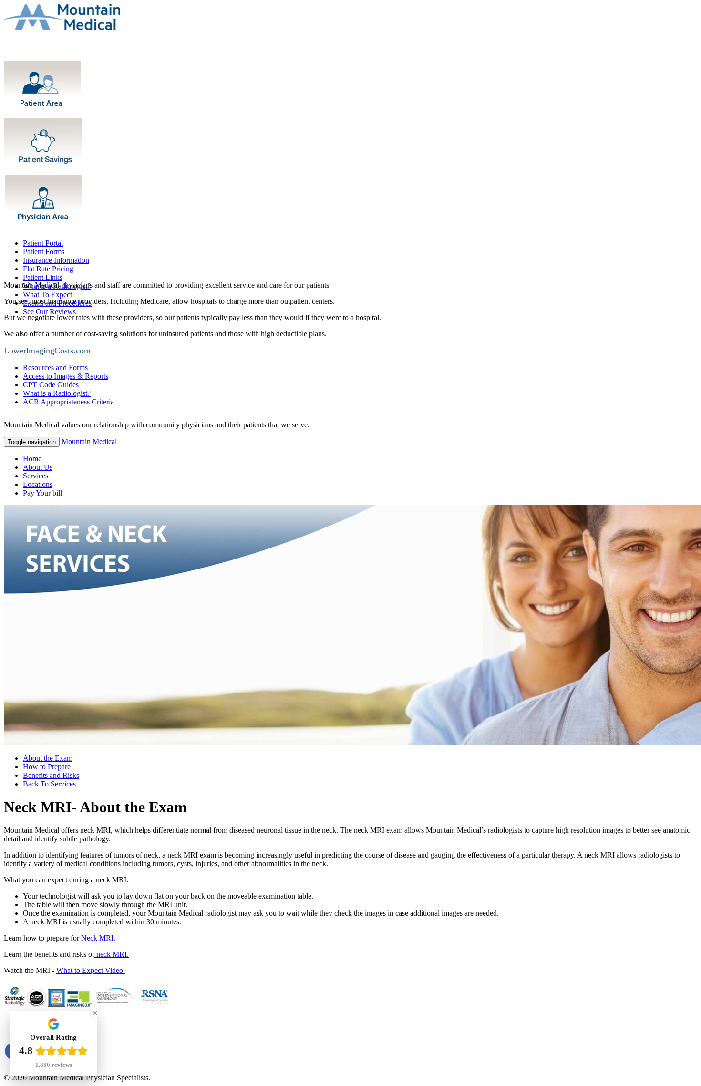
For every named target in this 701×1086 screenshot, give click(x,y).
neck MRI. (111, 954)
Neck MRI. (98, 938)
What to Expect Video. (90, 970)
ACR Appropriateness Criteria (68, 402)
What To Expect (47, 294)
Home (32, 459)
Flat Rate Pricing (48, 269)
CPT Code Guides (51, 385)
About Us (37, 467)
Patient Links (42, 277)
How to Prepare (47, 767)
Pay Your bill (42, 493)
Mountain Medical (89, 441)
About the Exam (47, 758)
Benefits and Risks (51, 775)
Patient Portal (43, 243)
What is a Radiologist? (57, 393)
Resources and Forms (55, 367)
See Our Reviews (49, 312)
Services (35, 476)
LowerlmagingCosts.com (47, 350)
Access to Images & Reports (65, 376)
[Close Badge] (95, 1013)
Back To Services (49, 784)
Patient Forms (43, 252)
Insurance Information (56, 260)
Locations (37, 484)
